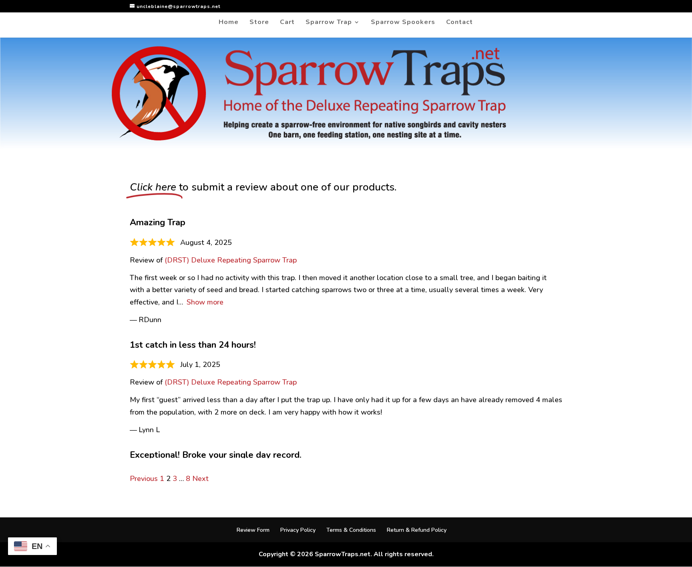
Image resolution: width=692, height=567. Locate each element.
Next (200, 478)
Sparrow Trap (329, 22)
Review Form (253, 530)
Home (229, 22)
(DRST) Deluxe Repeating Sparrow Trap (231, 260)
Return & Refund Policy (417, 530)
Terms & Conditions (351, 530)
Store (259, 22)
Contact (459, 22)
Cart (287, 22)
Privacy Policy (298, 530)
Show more (205, 302)
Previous (144, 478)
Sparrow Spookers (403, 22)
